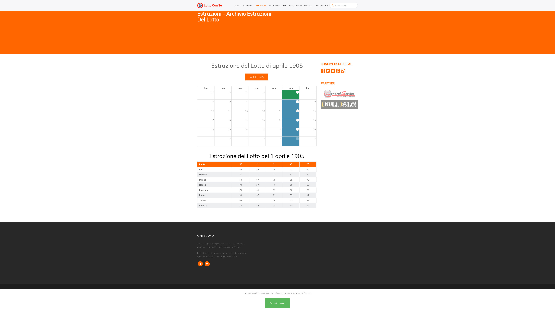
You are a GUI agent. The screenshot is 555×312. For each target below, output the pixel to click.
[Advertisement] (319, 32)
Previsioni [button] (274, 5)
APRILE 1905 (257, 77)
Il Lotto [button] (247, 5)
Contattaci (321, 5)
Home (237, 5)
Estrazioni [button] (260, 5)
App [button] (284, 5)
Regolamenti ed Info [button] (300, 5)
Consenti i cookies (277, 303)
